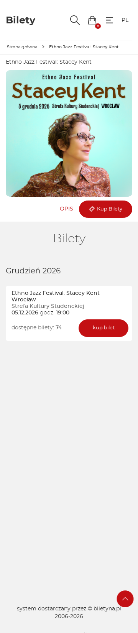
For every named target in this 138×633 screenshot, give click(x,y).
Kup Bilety (108, 209)
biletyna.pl (107, 609)
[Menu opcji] (109, 20)
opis (66, 209)
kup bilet (104, 328)
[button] (92, 20)
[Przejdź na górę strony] (125, 599)
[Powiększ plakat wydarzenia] (69, 133)
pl (125, 20)
